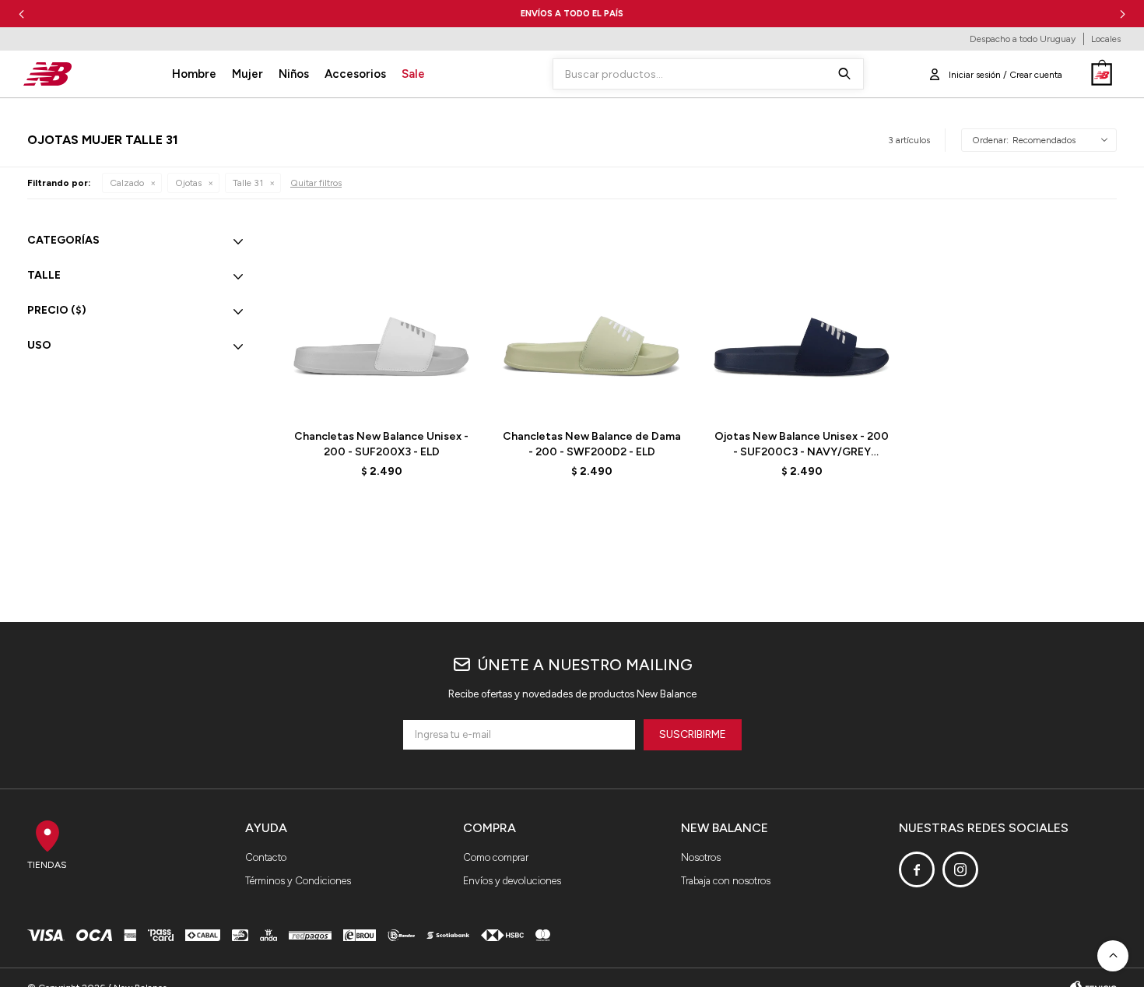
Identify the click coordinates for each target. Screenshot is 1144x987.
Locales (1106, 38)
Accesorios (355, 74)
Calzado (127, 182)
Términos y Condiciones (298, 881)
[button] (1122, 13)
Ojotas (188, 182)
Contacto (265, 857)
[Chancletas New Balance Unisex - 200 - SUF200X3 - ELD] (381, 320)
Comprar (419, 397)
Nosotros (701, 857)
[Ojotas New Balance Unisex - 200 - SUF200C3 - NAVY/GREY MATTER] (801, 320)
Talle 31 (248, 182)
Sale (413, 74)
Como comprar (495, 857)
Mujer (247, 74)
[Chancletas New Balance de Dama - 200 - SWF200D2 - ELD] (591, 320)
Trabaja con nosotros (725, 881)
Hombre (194, 74)
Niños (294, 74)
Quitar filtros (316, 182)
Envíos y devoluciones (512, 881)
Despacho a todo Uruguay (1023, 38)
